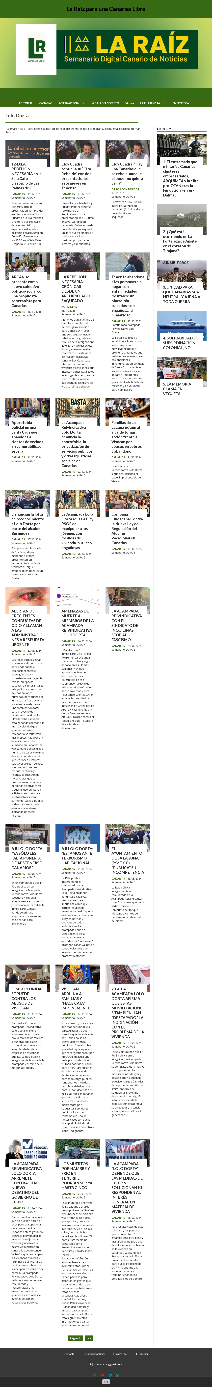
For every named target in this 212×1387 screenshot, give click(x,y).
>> (89, 1338)
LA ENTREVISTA (150, 103)
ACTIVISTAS (69, 307)
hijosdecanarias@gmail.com (106, 1364)
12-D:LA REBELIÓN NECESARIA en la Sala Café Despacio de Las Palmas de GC (26, 176)
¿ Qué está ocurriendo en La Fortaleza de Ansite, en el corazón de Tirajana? (180, 241)
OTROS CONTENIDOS (125, 189)
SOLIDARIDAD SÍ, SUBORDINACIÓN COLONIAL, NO (180, 343)
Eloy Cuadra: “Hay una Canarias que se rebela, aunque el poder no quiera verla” (127, 173)
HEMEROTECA (180, 103)
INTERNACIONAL (69, 103)
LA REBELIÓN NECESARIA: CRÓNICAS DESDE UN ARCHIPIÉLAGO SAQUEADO (75, 289)
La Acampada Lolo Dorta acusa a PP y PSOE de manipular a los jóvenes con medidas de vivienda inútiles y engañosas (77, 531)
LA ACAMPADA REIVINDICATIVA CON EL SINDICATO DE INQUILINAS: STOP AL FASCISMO (126, 625)
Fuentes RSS (120, 1353)
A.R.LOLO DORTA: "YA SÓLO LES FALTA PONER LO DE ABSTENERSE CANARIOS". (27, 858)
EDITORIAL (26, 103)
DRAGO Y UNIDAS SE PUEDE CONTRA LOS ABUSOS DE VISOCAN (27, 998)
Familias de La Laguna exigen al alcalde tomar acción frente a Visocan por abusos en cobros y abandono (126, 436)
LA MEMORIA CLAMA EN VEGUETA (177, 389)
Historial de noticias (93, 1353)
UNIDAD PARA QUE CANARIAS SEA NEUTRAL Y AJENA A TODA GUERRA (181, 294)
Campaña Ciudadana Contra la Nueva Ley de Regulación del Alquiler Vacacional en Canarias (127, 528)
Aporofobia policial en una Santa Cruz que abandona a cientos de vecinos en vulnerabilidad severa (27, 436)
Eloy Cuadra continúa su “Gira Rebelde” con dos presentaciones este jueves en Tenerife (76, 176)
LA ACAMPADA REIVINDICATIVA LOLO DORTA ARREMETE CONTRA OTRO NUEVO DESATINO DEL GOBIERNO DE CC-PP (26, 1182)
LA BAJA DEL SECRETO (105, 103)
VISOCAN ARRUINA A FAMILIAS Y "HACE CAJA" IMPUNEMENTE (75, 998)
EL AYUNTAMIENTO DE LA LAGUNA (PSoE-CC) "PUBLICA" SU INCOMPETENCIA (127, 860)
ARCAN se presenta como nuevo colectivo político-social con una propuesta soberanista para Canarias (27, 291)
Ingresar (143, 1353)
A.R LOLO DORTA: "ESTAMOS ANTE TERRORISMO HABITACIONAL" (77, 855)
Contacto (69, 1353)
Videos (129, 103)
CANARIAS (45, 103)
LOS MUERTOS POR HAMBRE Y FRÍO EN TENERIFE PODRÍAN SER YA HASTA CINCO (76, 1175)
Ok (106, 1382)
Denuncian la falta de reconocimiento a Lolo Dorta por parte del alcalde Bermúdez (27, 523)
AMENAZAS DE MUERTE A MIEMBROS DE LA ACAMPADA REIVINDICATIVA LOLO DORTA (77, 623)
